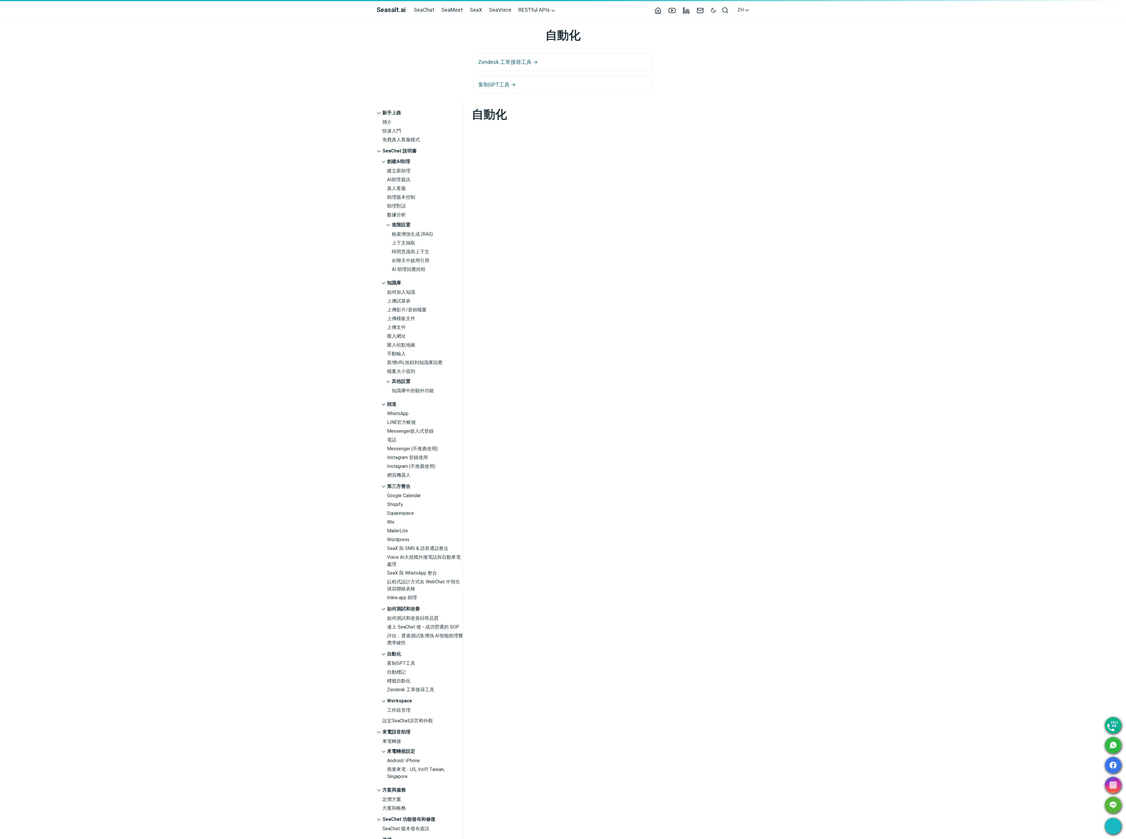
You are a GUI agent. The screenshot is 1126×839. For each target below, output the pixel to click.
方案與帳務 (394, 808)
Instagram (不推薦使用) (411, 466)
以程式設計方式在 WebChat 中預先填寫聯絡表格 (423, 585)
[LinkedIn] (688, 10)
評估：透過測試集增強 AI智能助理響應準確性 (425, 639)
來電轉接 (391, 741)
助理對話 (396, 206)
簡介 (387, 122)
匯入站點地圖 (401, 345)
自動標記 (396, 672)
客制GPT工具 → (497, 84)
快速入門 (391, 131)
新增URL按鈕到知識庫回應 (414, 362)
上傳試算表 (399, 301)
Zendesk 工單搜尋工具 (410, 689)
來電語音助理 (396, 732)
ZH (741, 10)
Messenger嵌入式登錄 (410, 431)
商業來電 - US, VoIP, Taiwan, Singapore (416, 773)
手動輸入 (396, 353)
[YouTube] (674, 10)
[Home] (660, 10)
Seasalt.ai (391, 9)
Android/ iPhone (403, 760)
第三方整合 (399, 486)
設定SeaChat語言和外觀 (407, 720)
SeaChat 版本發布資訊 (405, 828)
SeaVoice (500, 10)
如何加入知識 (401, 292)
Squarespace (400, 513)
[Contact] (702, 10)
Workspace (399, 701)
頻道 (391, 404)
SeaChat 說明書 (399, 151)
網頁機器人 (399, 475)
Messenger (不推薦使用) (412, 448)
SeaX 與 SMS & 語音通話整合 (417, 548)
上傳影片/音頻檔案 (407, 309)
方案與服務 (394, 790)
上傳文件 (396, 327)
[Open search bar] (725, 10)
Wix (390, 522)
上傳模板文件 (401, 318)
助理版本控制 (401, 197)
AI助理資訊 (398, 179)
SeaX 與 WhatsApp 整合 (412, 573)
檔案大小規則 (401, 371)
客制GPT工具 (401, 663)
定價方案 (391, 799)
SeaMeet (452, 10)
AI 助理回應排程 (408, 269)
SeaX (476, 10)
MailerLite (397, 531)
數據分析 (396, 215)
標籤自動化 (399, 681)
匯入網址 (396, 336)
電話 (391, 440)
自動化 (394, 654)
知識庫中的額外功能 (413, 390)
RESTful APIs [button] (534, 10)
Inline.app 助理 (402, 597)
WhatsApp (397, 413)
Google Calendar (404, 495)
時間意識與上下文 (410, 251)
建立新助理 (399, 171)
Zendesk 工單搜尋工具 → (508, 62)
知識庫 (394, 283)
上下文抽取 (403, 243)
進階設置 (401, 224)
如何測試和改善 (403, 609)
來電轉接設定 (401, 751)
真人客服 (396, 188)
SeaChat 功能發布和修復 (408, 819)
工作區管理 (399, 710)
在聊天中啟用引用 (410, 260)
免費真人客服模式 (401, 139)
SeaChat (424, 10)
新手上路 (391, 113)
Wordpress (398, 539)
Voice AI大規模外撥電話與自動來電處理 (424, 560)
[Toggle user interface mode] (713, 10)
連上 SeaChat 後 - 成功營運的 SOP (423, 627)
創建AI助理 (398, 161)
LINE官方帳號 (401, 422)
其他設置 (401, 381)
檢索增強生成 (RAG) (412, 234)
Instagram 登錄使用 (407, 457)
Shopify (395, 504)
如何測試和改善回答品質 (413, 618)
